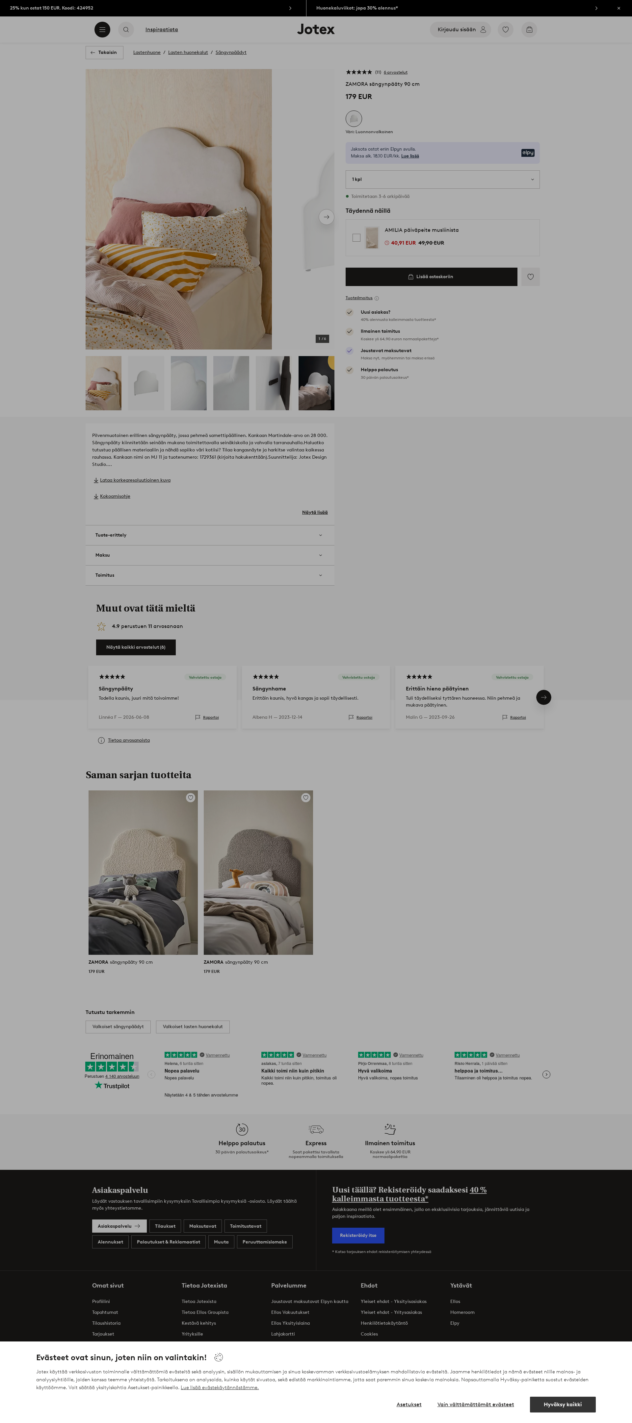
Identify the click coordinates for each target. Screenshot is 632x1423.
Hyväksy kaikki (563, 1404)
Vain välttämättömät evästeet (475, 1404)
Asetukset (409, 1404)
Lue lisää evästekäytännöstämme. (220, 1387)
